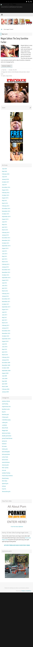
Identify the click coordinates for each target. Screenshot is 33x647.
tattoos (4, 486)
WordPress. (28, 590)
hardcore (10, 72)
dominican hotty (6, 433)
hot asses (4, 446)
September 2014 (6, 216)
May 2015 (4, 200)
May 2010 (4, 349)
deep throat (5, 428)
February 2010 (5, 357)
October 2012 (5, 275)
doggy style (4, 72)
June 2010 (4, 346)
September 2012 (6, 277)
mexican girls (5, 465)
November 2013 (6, 240)
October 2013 (5, 243)
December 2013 (6, 237)
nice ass (4, 470)
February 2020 (5, 174)
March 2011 (5, 322)
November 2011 (6, 301)
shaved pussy (5, 478)
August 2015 (5, 198)
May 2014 (4, 224)
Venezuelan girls (6, 491)
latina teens (5, 459)
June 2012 (4, 285)
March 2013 (5, 261)
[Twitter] (26, 1)
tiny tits (4, 489)
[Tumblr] (29, 1)
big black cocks (6, 409)
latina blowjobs (15, 72)
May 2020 (4, 171)
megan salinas (9, 75)
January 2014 (5, 235)
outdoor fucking (6, 473)
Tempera (23, 590)
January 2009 (5, 392)
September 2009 (6, 370)
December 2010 (6, 330)
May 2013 (4, 256)
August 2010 (5, 341)
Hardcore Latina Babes (8, 4)
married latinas (6, 462)
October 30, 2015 (13, 70)
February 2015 (5, 206)
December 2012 (6, 269)
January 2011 (5, 328)
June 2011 (4, 315)
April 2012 (4, 288)
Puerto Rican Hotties (7, 475)
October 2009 (5, 368)
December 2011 (6, 299)
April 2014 (4, 227)
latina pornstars (22, 72)
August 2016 (5, 190)
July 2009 (4, 376)
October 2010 (5, 336)
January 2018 (5, 179)
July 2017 (4, 184)
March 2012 (5, 291)
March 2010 (5, 354)
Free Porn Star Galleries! (17, 526)
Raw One (4, 70)
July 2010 (4, 344)
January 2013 (5, 267)
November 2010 (6, 333)
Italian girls (5, 449)
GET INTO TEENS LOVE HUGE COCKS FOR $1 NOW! (17, 545)
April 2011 (4, 320)
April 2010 (4, 352)
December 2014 (6, 208)
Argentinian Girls (6, 406)
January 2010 (5, 360)
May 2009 (4, 381)
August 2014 (5, 219)
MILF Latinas (5, 467)
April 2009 (4, 384)
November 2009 (6, 365)
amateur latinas (6, 401)
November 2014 (6, 211)
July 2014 (4, 222)
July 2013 (4, 251)
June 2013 (4, 253)
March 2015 (5, 203)
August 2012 (5, 280)
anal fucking (5, 404)
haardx (3, 75)
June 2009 (4, 378)
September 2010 (6, 338)
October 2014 (5, 214)
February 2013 (5, 264)
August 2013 (5, 248)
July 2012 (4, 283)
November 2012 (6, 272)
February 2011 (5, 325)
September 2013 (6, 245)
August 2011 (5, 309)
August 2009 (5, 373)
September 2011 (6, 307)
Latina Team (5, 457)
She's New (4, 481)
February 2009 (5, 389)
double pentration (6, 436)
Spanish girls (5, 483)
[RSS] (31, 1)
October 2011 (5, 304)
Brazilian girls (5, 414)
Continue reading (6, 66)
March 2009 (5, 386)
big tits (4, 412)
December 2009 (6, 362)
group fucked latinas (7, 438)
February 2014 (5, 232)
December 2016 (6, 187)
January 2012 (5, 296)
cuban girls (4, 422)
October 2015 (5, 195)
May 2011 (4, 317)
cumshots (4, 425)
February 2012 (5, 293)
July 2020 (4, 168)
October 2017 (5, 182)
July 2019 (4, 176)
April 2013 (4, 259)
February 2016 (5, 192)
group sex (4, 441)
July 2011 (4, 312)
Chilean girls (5, 417)
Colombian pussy (6, 420)
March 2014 (5, 230)
